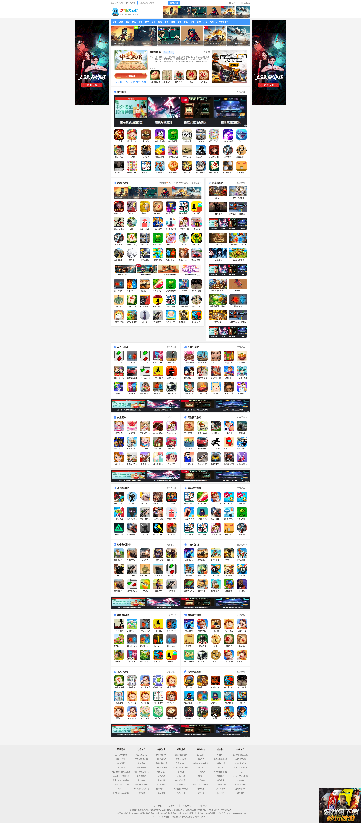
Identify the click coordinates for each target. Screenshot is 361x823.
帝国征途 (240, 780)
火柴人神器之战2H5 (141, 772)
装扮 (192, 22)
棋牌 (160, 22)
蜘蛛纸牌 (220, 776)
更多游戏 (241, 92)
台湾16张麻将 (161, 789)
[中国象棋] (131, 60)
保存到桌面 (130, 3)
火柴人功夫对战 (141, 755)
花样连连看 (181, 793)
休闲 (186, 22)
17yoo (127, 82)
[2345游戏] (125, 12)
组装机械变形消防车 (181, 768)
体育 (128, 22)
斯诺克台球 (220, 763)
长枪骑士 (200, 776)
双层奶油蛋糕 (161, 785)
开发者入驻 (188, 805)
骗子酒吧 (220, 793)
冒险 (154, 22)
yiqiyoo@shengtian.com (236, 813)
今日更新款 (164, 182)
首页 (115, 22)
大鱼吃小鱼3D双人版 (141, 789)
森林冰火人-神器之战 (121, 776)
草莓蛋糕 (161, 780)
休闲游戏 (161, 749)
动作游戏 (141, 749)
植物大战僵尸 (121, 763)
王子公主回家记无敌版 (121, 793)
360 (133, 82)
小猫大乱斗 (141, 793)
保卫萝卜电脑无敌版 (240, 755)
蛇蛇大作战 (141, 768)
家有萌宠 (161, 776)
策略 (167, 22)
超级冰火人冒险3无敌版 (121, 772)
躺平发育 (200, 793)
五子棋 (220, 768)
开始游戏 (130, 76)
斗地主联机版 (221, 785)
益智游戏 (181, 749)
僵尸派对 (200, 789)
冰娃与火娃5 (121, 759)
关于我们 (158, 805)
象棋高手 (181, 772)
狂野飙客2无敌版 (141, 759)
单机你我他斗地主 (220, 759)
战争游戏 (240, 749)
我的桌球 (220, 780)
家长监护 (203, 805)
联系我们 (172, 805)
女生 (179, 22)
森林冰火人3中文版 (200, 763)
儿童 (199, 22)
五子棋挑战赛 (181, 759)
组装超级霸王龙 (181, 755)
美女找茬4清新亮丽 (181, 789)
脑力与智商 (201, 780)
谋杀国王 (121, 789)
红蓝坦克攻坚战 (240, 763)
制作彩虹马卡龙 (161, 768)
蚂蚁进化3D (141, 776)
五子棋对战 (201, 772)
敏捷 (173, 22)
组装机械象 (181, 785)
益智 (134, 22)
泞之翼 (200, 768)
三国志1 (240, 772)
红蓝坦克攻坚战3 (240, 768)
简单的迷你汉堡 (161, 763)
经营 (205, 22)
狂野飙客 (141, 763)
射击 (141, 22)
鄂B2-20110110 (201, 817)
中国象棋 (220, 755)
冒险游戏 (121, 749)
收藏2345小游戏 (117, 3)
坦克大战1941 (240, 789)
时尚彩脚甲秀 (161, 755)
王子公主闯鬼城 (121, 755)
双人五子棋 (201, 755)
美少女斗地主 (181, 763)
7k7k (138, 82)
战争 (212, 22)
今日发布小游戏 (181, 182)
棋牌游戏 (221, 749)
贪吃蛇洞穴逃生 (181, 780)
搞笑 (147, 22)
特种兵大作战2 (240, 785)
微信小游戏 (223, 22)
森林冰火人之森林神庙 (121, 780)
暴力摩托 (121, 768)
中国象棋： (119, 82)
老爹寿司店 (161, 772)
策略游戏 (201, 749)
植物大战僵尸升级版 (121, 785)
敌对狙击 (141, 780)
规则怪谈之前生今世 (200, 785)
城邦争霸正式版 (240, 759)
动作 (121, 22)
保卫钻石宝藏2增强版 (240, 776)
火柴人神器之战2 (141, 785)
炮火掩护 (240, 793)
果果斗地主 (181, 776)
